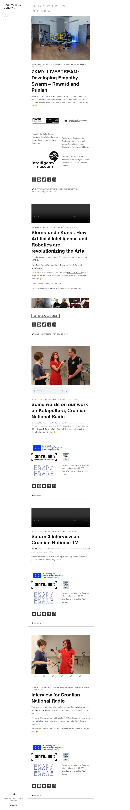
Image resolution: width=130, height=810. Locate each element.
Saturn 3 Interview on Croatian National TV (55, 539)
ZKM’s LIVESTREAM (47, 96)
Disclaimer (14, 805)
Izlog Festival (79, 429)
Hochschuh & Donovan (12, 6)
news (5, 17)
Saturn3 (87, 549)
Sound (86, 687)
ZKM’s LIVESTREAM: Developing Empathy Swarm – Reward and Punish (55, 80)
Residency (83, 64)
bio (5, 20)
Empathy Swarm (37, 64)
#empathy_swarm (40, 189)
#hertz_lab (52, 189)
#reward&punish (37, 192)
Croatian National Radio (40, 710)
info (5, 23)
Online (55, 64)
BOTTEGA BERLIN (74, 272)
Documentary (36, 227)
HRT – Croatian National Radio (42, 429)
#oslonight (38, 334)
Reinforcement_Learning (68, 64)
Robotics (63, 687)
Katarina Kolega (62, 429)
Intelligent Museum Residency (50, 99)
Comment (38, 495)
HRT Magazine (36, 549)
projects (6, 14)
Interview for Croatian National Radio (55, 697)
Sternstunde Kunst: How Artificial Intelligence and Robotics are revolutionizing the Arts (59, 241)
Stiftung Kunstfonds (57, 288)
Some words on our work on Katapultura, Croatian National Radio (59, 410)
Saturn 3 (63, 399)
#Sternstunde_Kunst (60, 334)
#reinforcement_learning (68, 189)
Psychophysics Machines (49, 399)
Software (79, 687)
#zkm (54, 192)
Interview (48, 64)
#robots (48, 192)
